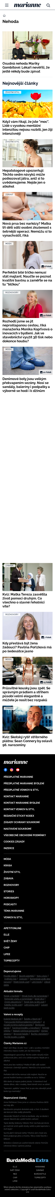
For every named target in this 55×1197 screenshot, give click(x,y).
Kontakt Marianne (16, 796)
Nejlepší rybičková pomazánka (26, 1031)
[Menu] (7, 5)
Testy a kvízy (42, 976)
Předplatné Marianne (18, 776)
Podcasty (10, 904)
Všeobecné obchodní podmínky (25, 835)
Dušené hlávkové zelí (13, 1019)
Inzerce (9, 848)
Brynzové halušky (21, 1034)
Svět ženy (10, 941)
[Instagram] (11, 770)
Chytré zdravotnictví (12, 1002)
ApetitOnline (12, 928)
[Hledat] (48, 5)
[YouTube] (18, 770)
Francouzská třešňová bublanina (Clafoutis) (22, 1022)
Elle (6, 934)
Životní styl (12, 872)
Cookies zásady (14, 841)
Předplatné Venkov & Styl (21, 789)
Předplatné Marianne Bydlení (24, 783)
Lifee (7, 954)
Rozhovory (11, 885)
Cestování (23, 979)
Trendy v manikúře (11, 996)
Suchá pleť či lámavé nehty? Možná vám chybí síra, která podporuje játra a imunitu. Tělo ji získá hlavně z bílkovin (26, 1136)
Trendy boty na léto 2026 (34, 1002)
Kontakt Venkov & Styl (19, 809)
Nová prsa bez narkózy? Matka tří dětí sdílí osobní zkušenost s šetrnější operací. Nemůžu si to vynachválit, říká (27, 1068)
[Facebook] (5, 770)
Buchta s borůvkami (39, 1034)
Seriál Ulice (39, 999)
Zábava (8, 878)
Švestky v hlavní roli (32, 1019)
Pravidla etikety (10, 976)
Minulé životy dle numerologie (34, 996)
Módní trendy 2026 (21, 982)
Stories (9, 891)
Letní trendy (37, 982)
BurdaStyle (40, 1174)
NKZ (15, 1174)
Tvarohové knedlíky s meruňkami (26, 1028)
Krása (8, 865)
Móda (7, 859)
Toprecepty (12, 960)
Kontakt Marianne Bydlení (22, 802)
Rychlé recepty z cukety (14, 1037)
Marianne (40, 1167)
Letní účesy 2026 (31, 1005)
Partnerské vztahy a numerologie (18, 999)
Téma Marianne (14, 910)
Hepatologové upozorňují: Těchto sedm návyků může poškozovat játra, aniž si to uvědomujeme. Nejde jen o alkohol (26, 1058)
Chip (6, 947)
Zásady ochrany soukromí (22, 822)
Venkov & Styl (13, 917)
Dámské (40, 1170)
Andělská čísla (10, 979)
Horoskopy (11, 897)
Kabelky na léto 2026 (13, 1005)
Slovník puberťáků (26, 976)
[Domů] (27, 5)
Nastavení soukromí (17, 828)
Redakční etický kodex (19, 815)
